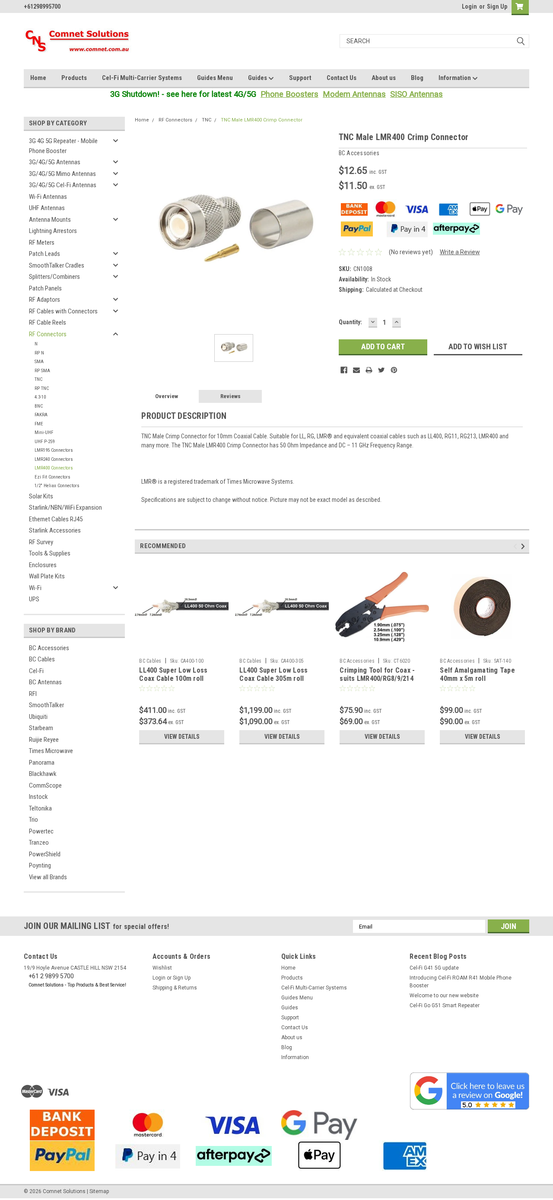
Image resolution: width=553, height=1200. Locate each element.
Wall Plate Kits (47, 576)
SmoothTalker (46, 705)
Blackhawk (43, 774)
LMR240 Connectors (54, 459)
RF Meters (41, 242)
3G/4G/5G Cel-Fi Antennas (62, 185)
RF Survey (41, 542)
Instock (38, 797)
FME (39, 424)
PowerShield (44, 854)
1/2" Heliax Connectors (57, 485)
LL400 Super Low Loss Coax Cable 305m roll (273, 674)
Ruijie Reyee (44, 740)
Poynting (40, 865)
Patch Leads (44, 254)
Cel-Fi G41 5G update (434, 968)
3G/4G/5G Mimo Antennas (62, 174)
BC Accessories (49, 648)
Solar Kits (41, 496)
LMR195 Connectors (54, 450)
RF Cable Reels (47, 322)
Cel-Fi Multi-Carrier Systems (142, 78)
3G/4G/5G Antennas (54, 162)
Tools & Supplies (49, 553)
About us (384, 78)
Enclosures (43, 565)
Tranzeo (39, 842)
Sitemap (99, 1191)
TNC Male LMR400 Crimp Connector (261, 120)
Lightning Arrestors (53, 231)
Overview (166, 396)
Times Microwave (51, 751)
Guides (258, 78)
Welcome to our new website (444, 996)
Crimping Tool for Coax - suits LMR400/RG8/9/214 (377, 674)
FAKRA (41, 415)
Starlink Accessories (55, 530)
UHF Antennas (47, 208)
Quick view (182, 647)
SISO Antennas (416, 94)
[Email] (356, 370)
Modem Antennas (354, 94)
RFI (33, 694)
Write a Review (460, 252)
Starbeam (41, 728)
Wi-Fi (35, 588)
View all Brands (48, 877)
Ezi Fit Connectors (52, 477)
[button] (469, 1091)
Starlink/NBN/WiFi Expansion (65, 507)
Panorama (41, 762)
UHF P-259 (44, 441)
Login (469, 6)
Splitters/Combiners (54, 277)
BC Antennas (45, 682)
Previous (516, 546)
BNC (39, 406)
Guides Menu (215, 78)
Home (38, 78)
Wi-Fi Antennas (48, 197)
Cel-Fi (36, 671)
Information (455, 78)
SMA (39, 361)
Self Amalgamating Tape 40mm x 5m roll (477, 674)
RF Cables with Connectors (63, 311)
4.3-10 (40, 397)
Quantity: (350, 322)
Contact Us (341, 78)
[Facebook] (343, 370)
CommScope (45, 785)
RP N (39, 353)
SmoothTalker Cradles (56, 265)
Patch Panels (45, 288)
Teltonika (40, 808)
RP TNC (42, 388)
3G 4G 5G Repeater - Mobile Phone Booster (63, 146)
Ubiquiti (38, 717)
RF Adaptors (44, 299)
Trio (33, 819)
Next (524, 546)
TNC (38, 379)
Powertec (41, 831)
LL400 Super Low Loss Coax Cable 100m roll (173, 674)
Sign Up (497, 6)
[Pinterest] (394, 370)
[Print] (368, 370)
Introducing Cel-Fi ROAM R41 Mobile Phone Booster (461, 982)
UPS (34, 599)
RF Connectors (48, 334)
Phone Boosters (289, 94)
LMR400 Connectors (54, 468)
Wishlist (162, 968)
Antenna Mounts (50, 219)
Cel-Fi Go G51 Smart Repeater (445, 1005)
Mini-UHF (44, 432)
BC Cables (42, 659)
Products (74, 78)
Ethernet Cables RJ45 (56, 519)
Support (300, 78)
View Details (182, 736)
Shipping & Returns (175, 988)
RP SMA (42, 370)
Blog (417, 78)
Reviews (230, 396)
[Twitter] (381, 370)
